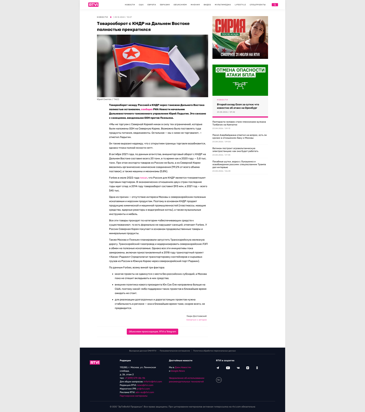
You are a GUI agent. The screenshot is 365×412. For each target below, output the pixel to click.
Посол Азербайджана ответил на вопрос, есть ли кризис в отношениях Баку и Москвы (239, 136)
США (141, 5)
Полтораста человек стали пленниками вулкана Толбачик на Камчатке (239, 123)
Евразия (165, 5)
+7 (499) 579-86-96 (135, 378)
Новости (130, 5)
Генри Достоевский (197, 316)
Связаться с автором (196, 320)
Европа (152, 5)
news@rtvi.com (145, 385)
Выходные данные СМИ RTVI (142, 351)
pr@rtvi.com (143, 388)
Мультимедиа (223, 5)
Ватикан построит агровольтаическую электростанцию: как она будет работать (235, 149)
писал (143, 177)
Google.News (178, 371)
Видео (207, 5)
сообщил (147, 109)
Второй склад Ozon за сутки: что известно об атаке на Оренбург (238, 106)
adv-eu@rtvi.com (145, 392)
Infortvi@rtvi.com (153, 381)
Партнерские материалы (133, 395)
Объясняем (180, 5)
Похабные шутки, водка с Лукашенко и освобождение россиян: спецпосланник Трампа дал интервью (239, 164)
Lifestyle (240, 5)
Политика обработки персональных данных (214, 351)
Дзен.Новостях (183, 367)
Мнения (195, 5)
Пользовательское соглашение (175, 351)
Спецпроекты (258, 5)
